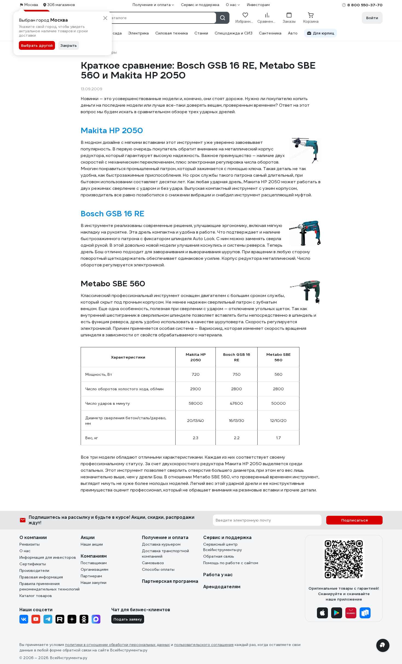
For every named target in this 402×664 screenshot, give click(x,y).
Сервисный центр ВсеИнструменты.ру (222, 547)
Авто (293, 33)
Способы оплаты (158, 569)
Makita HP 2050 (112, 130)
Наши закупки (93, 582)
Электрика (138, 33)
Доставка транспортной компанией (165, 553)
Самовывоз (153, 562)
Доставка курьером (161, 544)
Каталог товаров (35, 595)
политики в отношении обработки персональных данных (117, 644)
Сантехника (270, 33)
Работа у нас (218, 575)
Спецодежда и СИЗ (233, 33)
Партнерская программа (170, 581)
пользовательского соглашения (204, 644)
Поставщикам (94, 562)
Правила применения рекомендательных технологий (49, 586)
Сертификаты (32, 563)
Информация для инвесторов (47, 557)
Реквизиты (29, 544)
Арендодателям (221, 587)
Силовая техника (171, 33)
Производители (34, 570)
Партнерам (91, 575)
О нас (24, 550)
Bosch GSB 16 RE (112, 214)
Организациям (94, 569)
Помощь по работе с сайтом (230, 562)
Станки (201, 33)
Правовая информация (41, 577)
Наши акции (92, 544)
